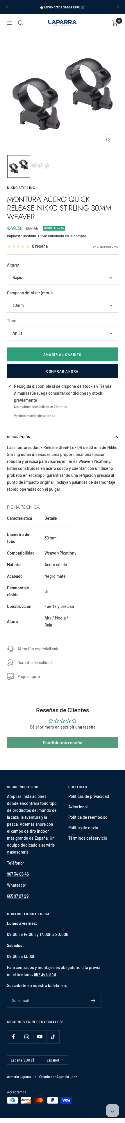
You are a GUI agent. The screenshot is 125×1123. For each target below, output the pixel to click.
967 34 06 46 (18, 874)
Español (53, 1060)
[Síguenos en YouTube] (39, 1036)
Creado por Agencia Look (58, 1077)
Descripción (19, 437)
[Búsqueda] (20, 23)
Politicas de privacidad (88, 796)
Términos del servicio (87, 838)
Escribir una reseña (62, 742)
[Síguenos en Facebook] (13, 1036)
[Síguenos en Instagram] (26, 1036)
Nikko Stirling (21, 188)
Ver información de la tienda (34, 416)
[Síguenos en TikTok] (52, 1036)
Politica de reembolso (88, 817)
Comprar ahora (62, 371)
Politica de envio (83, 827)
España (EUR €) (22, 1060)
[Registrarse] (93, 1001)
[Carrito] (115, 23)
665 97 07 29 (17, 896)
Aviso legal (78, 806)
